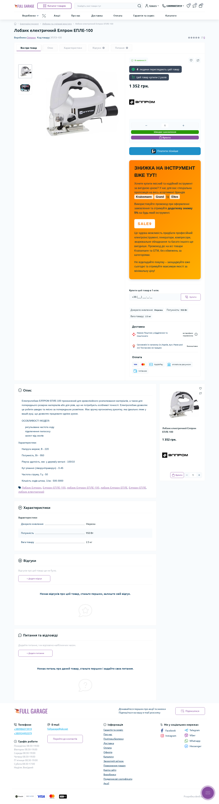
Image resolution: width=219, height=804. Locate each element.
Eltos (174, 196)
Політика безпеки (114, 738)
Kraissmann (144, 196)
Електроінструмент (29, 24)
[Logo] (24, 6)
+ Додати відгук (34, 578)
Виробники (29, 15)
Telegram (195, 730)
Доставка (97, 15)
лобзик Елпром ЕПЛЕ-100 (83, 487)
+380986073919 (23, 729)
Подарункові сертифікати (118, 779)
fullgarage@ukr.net (57, 729)
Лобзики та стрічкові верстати (57, 24)
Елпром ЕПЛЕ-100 (54, 487)
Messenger (195, 746)
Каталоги (171, 15)
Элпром (31, 37)
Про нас (75, 15)
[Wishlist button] (191, 60)
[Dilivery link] (196, 334)
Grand (160, 196)
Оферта (108, 752)
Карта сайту (110, 770)
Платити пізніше (167, 150)
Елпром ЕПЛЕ (137, 487)
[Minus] (146, 125)
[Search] (139, 6)
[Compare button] (198, 60)
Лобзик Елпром (31, 487)
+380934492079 (23, 733)
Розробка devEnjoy (194, 796)
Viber (192, 735)
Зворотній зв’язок (114, 761)
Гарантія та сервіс (143, 15)
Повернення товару (115, 765)
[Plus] (183, 125)
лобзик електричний (31, 491)
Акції (57, 15)
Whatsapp (195, 741)
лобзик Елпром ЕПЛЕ (114, 487)
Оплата (117, 15)
